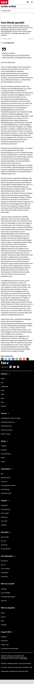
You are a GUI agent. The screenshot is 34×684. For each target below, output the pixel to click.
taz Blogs (3, 589)
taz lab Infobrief (5, 549)
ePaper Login (5, 644)
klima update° (5, 513)
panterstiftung (5, 489)
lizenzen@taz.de (24, 658)
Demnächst (4, 561)
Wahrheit (3, 406)
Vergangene (4, 572)
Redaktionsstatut (13, 663)
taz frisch (3, 541)
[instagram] (18, 367)
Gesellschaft (4, 386)
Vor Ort (3, 565)
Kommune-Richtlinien (24, 663)
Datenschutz (18, 667)
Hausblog (4, 450)
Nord (2, 402)
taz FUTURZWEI (5, 593)
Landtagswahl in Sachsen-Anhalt (10, 418)
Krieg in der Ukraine (7, 430)
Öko (2, 382)
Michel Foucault (5, 434)
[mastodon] (10, 367)
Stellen (3, 457)
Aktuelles (3, 446)
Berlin (2, 398)
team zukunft (5, 537)
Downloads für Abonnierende (9, 648)
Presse (3, 461)
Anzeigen (3, 625)
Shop (2, 621)
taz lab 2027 (4, 576)
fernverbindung (5, 509)
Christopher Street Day (8, 422)
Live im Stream (5, 568)
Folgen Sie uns (4, 367)
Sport (2, 394)
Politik (3, 378)
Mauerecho (4, 517)
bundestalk (4, 505)
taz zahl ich (4, 481)
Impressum (25, 667)
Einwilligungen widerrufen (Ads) (18, 671)
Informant (11, 667)
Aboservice (4, 640)
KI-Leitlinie (4, 667)
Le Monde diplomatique (8, 596)
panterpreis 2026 (6, 493)
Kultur (3, 390)
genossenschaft (5, 477)
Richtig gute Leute (6, 426)
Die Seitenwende (6, 454)
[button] (32, 2)
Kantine (3, 617)
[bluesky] (14, 367)
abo (2, 473)
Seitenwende (5, 671)
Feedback (4, 637)
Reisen (3, 613)
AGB (31, 667)
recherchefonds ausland (8, 485)
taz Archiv (4, 600)
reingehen (4, 525)
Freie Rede (4, 521)
